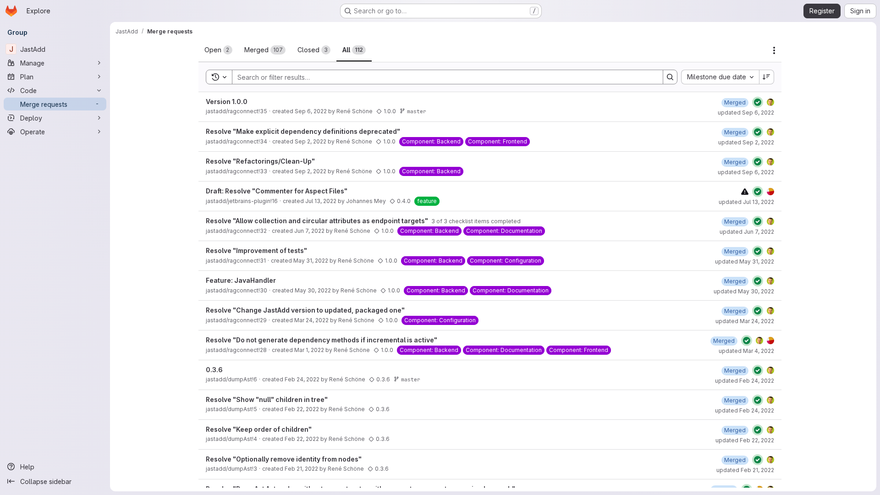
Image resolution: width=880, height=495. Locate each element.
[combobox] (720, 77)
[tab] (218, 49)
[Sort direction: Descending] (766, 77)
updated (746, 112)
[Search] (670, 77)
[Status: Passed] (757, 102)
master (416, 111)
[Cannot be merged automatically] (744, 191)
